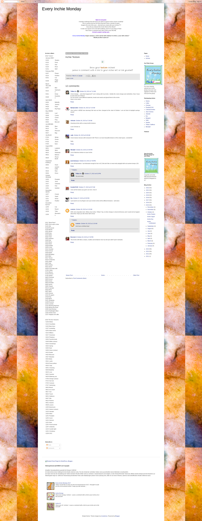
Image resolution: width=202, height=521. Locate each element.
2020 (147, 192)
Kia (71, 198)
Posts (49, 445)
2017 (147, 200)
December (151, 207)
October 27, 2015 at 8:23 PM (93, 173)
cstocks (72, 209)
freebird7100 (74, 187)
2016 (147, 202)
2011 (147, 256)
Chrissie (148, 105)
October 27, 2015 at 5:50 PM (81, 198)
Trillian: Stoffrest (150, 124)
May (149, 236)
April (149, 238)
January (150, 246)
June (149, 233)
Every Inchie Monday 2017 (63, 483)
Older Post (136, 275)
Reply (72, 102)
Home (103, 275)
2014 (147, 249)
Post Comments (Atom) (79, 278)
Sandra (148, 122)
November (151, 209)
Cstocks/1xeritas (150, 109)
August (150, 228)
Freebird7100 (149, 107)
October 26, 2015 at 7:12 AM (88, 91)
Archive (148, 58)
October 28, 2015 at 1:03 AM (89, 223)
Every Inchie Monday (61, 9)
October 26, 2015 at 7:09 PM (87, 161)
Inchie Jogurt (151, 216)
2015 (147, 205)
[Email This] (87, 76)
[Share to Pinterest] (95, 76)
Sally (147, 120)
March (149, 241)
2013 (147, 251)
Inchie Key (150, 219)
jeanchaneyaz (74, 161)
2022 (147, 188)
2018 (147, 197)
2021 (147, 190)
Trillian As (73, 91)
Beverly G (73, 237)
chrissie (72, 120)
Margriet (148, 118)
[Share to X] (91, 76)
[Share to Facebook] (93, 76)
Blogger (117, 516)
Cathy (147, 103)
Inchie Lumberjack (151, 222)
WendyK (73, 150)
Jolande (148, 114)
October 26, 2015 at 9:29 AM (82, 135)
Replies (74, 170)
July (149, 231)
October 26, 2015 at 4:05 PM (84, 150)
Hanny (148, 101)
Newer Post (69, 275)
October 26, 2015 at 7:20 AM (87, 108)
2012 (147, 254)
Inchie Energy (59, 493)
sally (71, 135)
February (150, 243)
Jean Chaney (149, 112)
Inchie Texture (151, 214)
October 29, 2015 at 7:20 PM (85, 237)
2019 (147, 195)
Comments (51, 448)
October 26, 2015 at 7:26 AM (84, 120)
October (150, 212)
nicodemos (104, 516)
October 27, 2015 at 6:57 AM (87, 187)
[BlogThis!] (89, 76)
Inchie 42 (58, 503)
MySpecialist (74, 108)
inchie (71, 78)
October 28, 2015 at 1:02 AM (84, 209)
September (151, 226)
